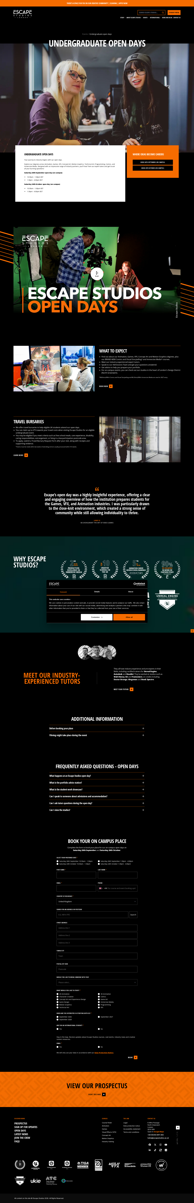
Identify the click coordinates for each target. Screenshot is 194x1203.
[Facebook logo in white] (150, 1144)
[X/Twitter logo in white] (155, 1144)
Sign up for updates (25, 1127)
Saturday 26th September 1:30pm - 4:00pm (117, 861)
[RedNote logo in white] (166, 1150)
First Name (61, 870)
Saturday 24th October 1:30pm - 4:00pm (116, 864)
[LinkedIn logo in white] (150, 1150)
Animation (105, 1126)
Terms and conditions (131, 1132)
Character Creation (66, 997)
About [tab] (130, 592)
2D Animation (64, 994)
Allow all (129, 617)
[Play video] (97, 274)
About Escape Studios (134, 17)
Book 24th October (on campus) (152, 168)
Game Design (64, 1002)
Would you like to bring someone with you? (73, 977)
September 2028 (65, 1019)
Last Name (102, 870)
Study (122, 17)
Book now (103, 386)
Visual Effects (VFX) (109, 1132)
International (155, 17)
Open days (20, 1130)
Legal (125, 1123)
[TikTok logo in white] (155, 1150)
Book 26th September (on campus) (153, 162)
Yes (60, 1029)
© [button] (192, 630)
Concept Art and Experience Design (72, 999)
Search (133, 914)
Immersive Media (107, 1002)
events (85, 34)
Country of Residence (65, 896)
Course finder (107, 1123)
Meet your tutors (121, 689)
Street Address (62, 923)
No (102, 1029)
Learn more (18, 455)
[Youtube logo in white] (166, 1144)
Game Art (104, 999)
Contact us (177, 17)
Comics (103, 997)
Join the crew (22, 1138)
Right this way (94, 1094)
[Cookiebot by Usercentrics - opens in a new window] (135, 584)
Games (104, 1129)
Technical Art (64, 1007)
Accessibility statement (131, 1129)
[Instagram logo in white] (160, 1144)
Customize (95, 617)
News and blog (167, 17)
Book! (130, 1057)
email (59, 883)
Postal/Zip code (62, 964)
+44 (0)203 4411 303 (156, 1135)
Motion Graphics (65, 1005)
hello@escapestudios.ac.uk (158, 1138)
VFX (102, 1007)
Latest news (21, 1134)
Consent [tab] (63, 592)
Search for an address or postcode (69, 909)
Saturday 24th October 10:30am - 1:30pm (74, 864)
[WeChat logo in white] (160, 1150)
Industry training (108, 1141)
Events (145, 17)
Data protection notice (131, 1126)
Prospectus (20, 1123)
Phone (100, 883)
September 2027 (107, 1017)
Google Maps (159, 1132)
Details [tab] (97, 592)
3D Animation (106, 994)
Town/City (60, 951)
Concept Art (106, 1135)
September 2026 (65, 1017)
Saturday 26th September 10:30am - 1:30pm (76, 861)
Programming (106, 1005)
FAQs (17, 1141)
